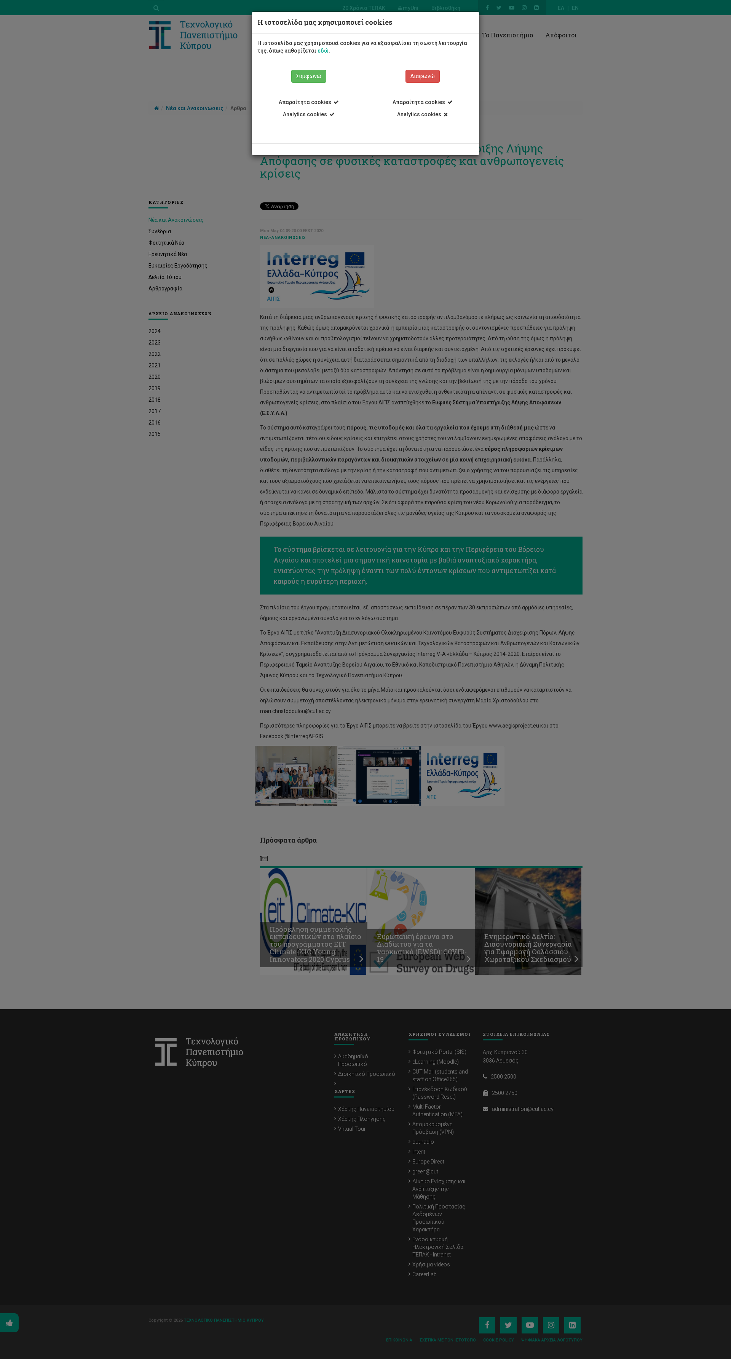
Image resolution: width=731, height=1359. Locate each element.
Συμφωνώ (308, 76)
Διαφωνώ (422, 76)
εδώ (323, 51)
